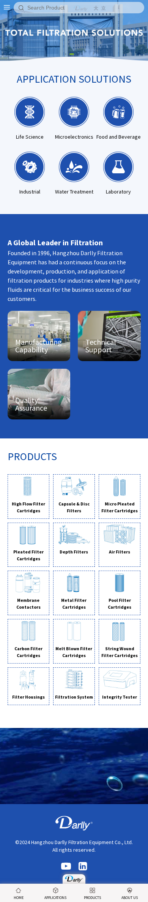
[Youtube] (66, 866)
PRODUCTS (92, 897)
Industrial (29, 191)
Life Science (30, 136)
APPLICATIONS (55, 897)
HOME (19, 897)
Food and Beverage (118, 136)
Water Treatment (74, 191)
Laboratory (118, 191)
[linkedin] (83, 866)
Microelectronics (74, 136)
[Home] (74, 879)
